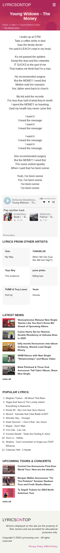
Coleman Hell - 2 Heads (18, 449)
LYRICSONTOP (17, 4)
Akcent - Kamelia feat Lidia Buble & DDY (27, 414)
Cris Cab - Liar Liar (16, 430)
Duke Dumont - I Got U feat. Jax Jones (26, 422)
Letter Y (14, 25)
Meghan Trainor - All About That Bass (25, 398)
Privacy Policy (36, 546)
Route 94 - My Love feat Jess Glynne (25, 410)
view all (6, 379)
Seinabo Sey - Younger (18, 418)
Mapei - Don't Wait (15, 426)
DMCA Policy (51, 546)
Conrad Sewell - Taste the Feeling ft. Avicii (28, 434)
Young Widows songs (30, 25)
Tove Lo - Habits (14, 438)
